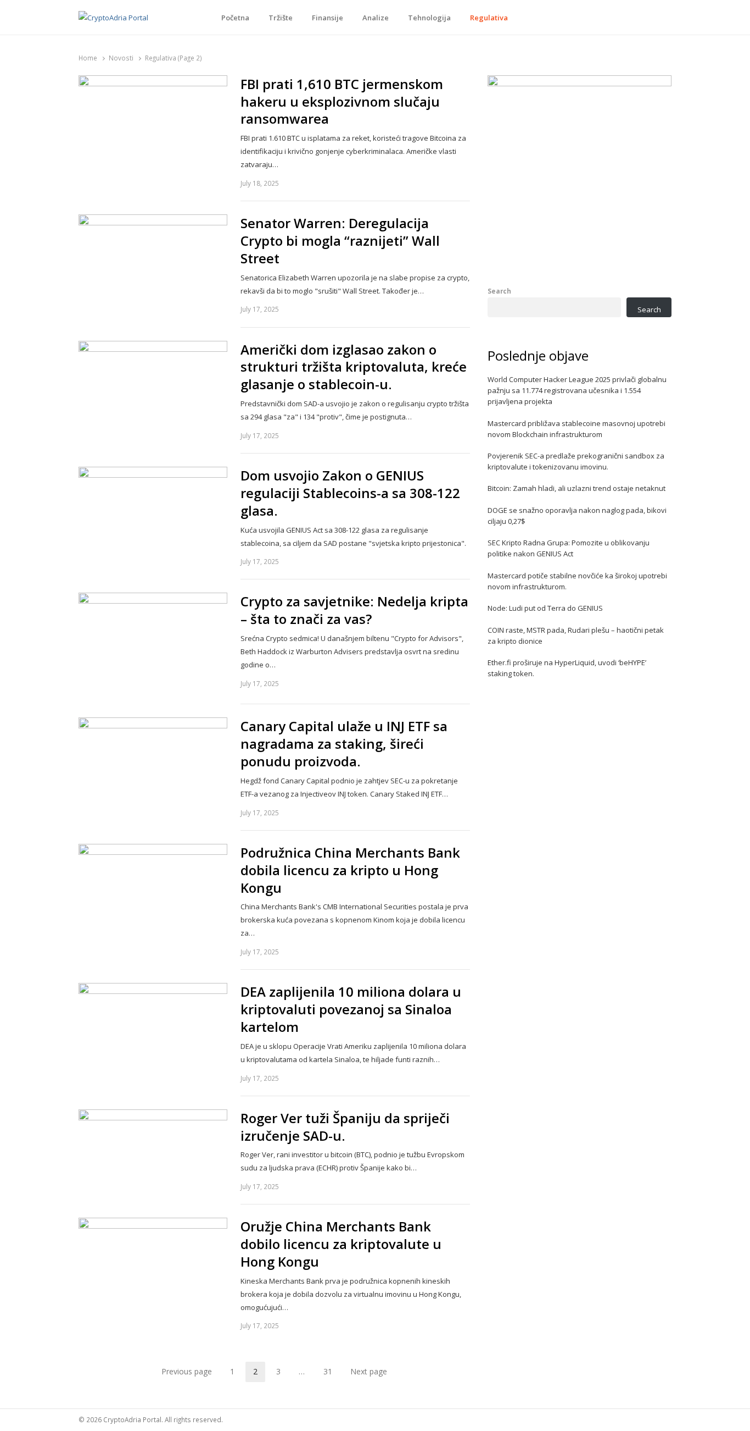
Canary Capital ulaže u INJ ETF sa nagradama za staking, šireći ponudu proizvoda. (343, 743)
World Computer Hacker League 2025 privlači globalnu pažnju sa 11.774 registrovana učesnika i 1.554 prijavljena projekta (577, 390)
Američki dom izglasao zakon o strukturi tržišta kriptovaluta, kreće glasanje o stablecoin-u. (353, 367)
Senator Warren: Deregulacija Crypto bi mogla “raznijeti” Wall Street (340, 240)
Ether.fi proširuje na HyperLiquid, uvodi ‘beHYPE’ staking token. (567, 668)
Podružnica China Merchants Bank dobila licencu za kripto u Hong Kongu (350, 870)
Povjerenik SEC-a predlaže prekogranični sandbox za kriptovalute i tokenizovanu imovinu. (576, 461)
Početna (235, 18)
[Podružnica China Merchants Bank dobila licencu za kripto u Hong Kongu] (153, 850)
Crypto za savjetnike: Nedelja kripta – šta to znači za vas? (354, 610)
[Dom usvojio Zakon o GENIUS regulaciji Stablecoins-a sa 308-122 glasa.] (153, 473)
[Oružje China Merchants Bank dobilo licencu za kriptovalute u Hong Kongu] (153, 1224)
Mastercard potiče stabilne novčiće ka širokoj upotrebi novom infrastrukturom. (577, 581)
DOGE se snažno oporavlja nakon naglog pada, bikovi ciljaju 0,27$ (577, 515)
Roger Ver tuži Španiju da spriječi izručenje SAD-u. (345, 1127)
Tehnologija (429, 18)
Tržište (280, 18)
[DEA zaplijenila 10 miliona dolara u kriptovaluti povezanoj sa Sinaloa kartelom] (153, 989)
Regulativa (489, 18)
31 (331, 1373)
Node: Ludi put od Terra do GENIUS (545, 608)
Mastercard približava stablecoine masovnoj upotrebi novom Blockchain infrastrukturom (576, 428)
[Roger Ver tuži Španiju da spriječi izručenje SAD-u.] (153, 1116)
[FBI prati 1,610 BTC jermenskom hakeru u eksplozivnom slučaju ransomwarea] (153, 82)
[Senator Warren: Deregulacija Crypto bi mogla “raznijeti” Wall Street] (153, 221)
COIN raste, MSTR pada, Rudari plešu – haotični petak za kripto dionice (576, 635)
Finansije (327, 18)
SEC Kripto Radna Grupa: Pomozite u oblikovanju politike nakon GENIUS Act (569, 548)
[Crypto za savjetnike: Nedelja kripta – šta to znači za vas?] (153, 599)
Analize (375, 18)
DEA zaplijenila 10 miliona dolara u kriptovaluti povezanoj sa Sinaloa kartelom (350, 1009)
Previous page (186, 1371)
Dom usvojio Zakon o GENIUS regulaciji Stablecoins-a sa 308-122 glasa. (350, 493)
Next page (368, 1371)
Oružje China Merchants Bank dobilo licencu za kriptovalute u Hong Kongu (340, 1244)
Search (499, 290)
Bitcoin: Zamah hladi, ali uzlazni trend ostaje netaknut (576, 488)
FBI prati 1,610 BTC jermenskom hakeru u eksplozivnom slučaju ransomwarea (341, 101)
